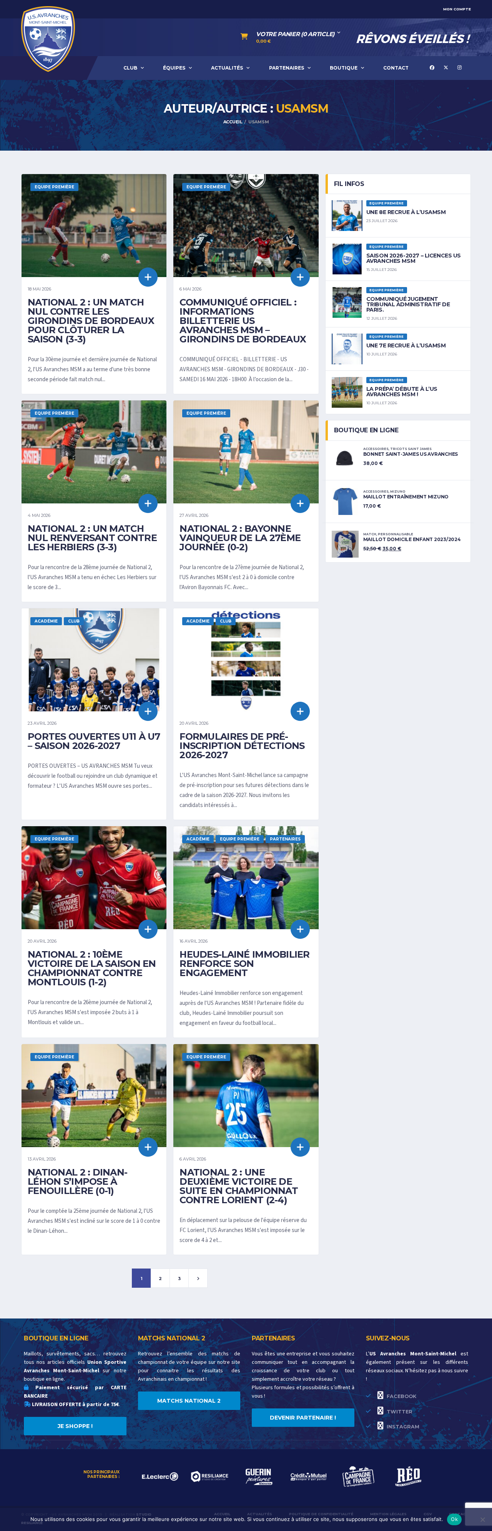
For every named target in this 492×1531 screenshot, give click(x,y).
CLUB (130, 68)
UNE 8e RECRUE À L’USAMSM (406, 212)
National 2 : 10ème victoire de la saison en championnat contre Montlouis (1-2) (92, 968)
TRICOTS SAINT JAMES (411, 449)
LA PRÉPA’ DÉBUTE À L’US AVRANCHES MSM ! (401, 391)
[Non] (482, 1519)
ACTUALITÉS (227, 68)
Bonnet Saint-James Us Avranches (410, 454)
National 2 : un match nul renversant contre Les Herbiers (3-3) (92, 538)
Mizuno (398, 491)
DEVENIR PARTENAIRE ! (303, 1417)
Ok (454, 1519)
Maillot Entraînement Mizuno (406, 497)
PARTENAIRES (286, 68)
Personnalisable (395, 534)
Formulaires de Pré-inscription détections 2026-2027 (242, 746)
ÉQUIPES (174, 68)
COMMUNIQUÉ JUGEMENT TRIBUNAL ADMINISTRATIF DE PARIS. (408, 304)
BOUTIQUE (343, 68)
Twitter (398, 1412)
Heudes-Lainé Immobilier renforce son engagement (244, 963)
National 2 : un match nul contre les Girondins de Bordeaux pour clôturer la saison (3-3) (91, 321)
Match (369, 534)
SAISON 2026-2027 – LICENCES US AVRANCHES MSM (413, 258)
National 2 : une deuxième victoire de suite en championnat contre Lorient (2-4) (239, 1186)
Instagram (402, 1427)
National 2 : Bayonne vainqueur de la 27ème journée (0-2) (240, 538)
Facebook (400, 1396)
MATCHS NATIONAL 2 (189, 1400)
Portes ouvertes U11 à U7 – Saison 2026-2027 (94, 741)
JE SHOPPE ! (75, 1426)
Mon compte (457, 9)
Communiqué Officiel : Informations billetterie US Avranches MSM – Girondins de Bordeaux (243, 321)
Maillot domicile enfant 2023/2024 (412, 539)
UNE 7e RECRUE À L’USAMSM (406, 345)
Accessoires (376, 449)
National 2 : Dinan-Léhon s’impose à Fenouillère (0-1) (77, 1181)
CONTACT (396, 68)
